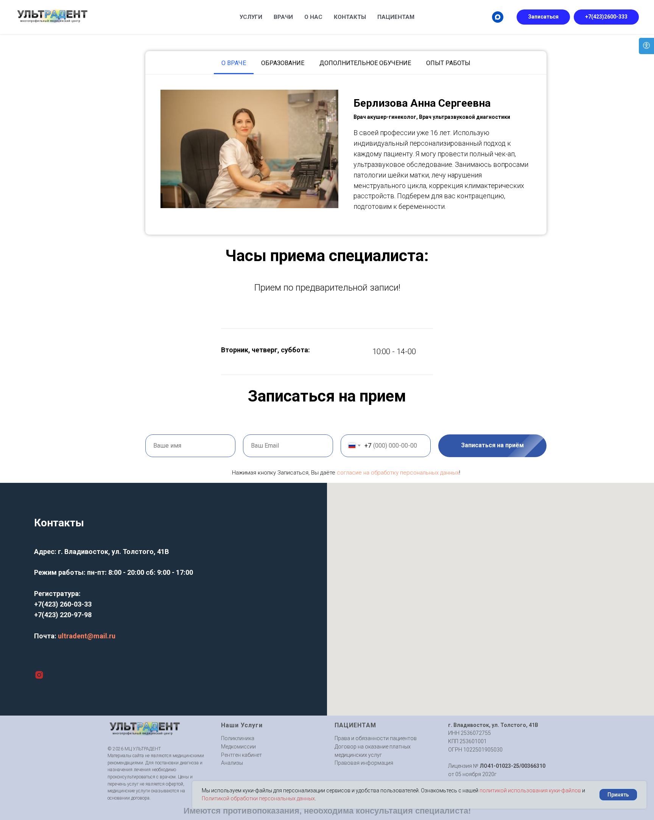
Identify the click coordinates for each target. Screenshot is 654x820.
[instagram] (39, 675)
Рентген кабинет (241, 755)
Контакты (350, 17)
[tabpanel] (346, 155)
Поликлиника (237, 738)
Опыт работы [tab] (448, 63)
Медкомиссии (238, 747)
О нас (313, 17)
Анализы (232, 763)
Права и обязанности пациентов (376, 738)
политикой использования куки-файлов (530, 790)
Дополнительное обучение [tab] (365, 63)
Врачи (283, 17)
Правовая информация (364, 763)
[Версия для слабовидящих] (646, 46)
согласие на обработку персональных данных (398, 472)
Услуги (251, 17)
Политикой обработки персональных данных (258, 798)
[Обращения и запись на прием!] (497, 17)
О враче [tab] (233, 63)
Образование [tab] (282, 63)
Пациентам (395, 17)
